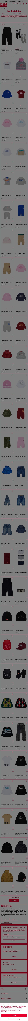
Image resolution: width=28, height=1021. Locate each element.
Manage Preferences (5, 1010)
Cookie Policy (4, 1011)
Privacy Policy (18, 1010)
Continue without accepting (14, 1019)
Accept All (14, 1015)
